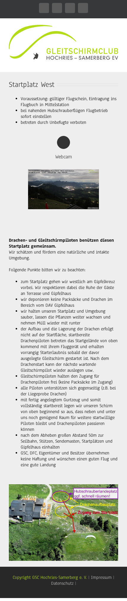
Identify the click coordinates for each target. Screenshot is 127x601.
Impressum (101, 577)
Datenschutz (62, 583)
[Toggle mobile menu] (115, 63)
